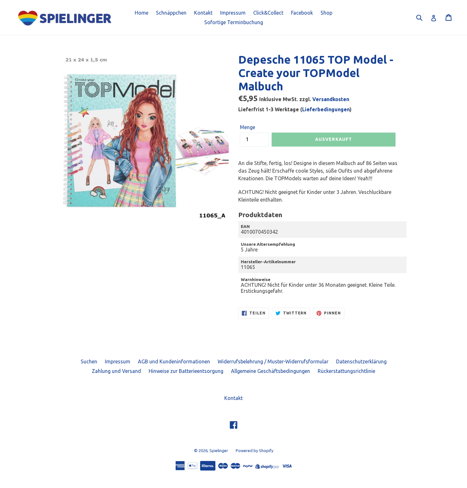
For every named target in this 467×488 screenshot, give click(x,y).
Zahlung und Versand (116, 371)
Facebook (302, 13)
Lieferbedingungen (326, 109)
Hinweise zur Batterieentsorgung (186, 371)
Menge (247, 127)
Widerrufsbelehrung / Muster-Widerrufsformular (273, 361)
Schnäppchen (171, 13)
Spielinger (218, 450)
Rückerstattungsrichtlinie (346, 371)
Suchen (89, 361)
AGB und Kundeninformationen (174, 361)
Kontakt (203, 13)
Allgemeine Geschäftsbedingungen (270, 371)
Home (141, 13)
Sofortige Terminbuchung (233, 22)
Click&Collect (268, 13)
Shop (326, 13)
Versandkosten (330, 99)
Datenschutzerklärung (361, 361)
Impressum (233, 13)
